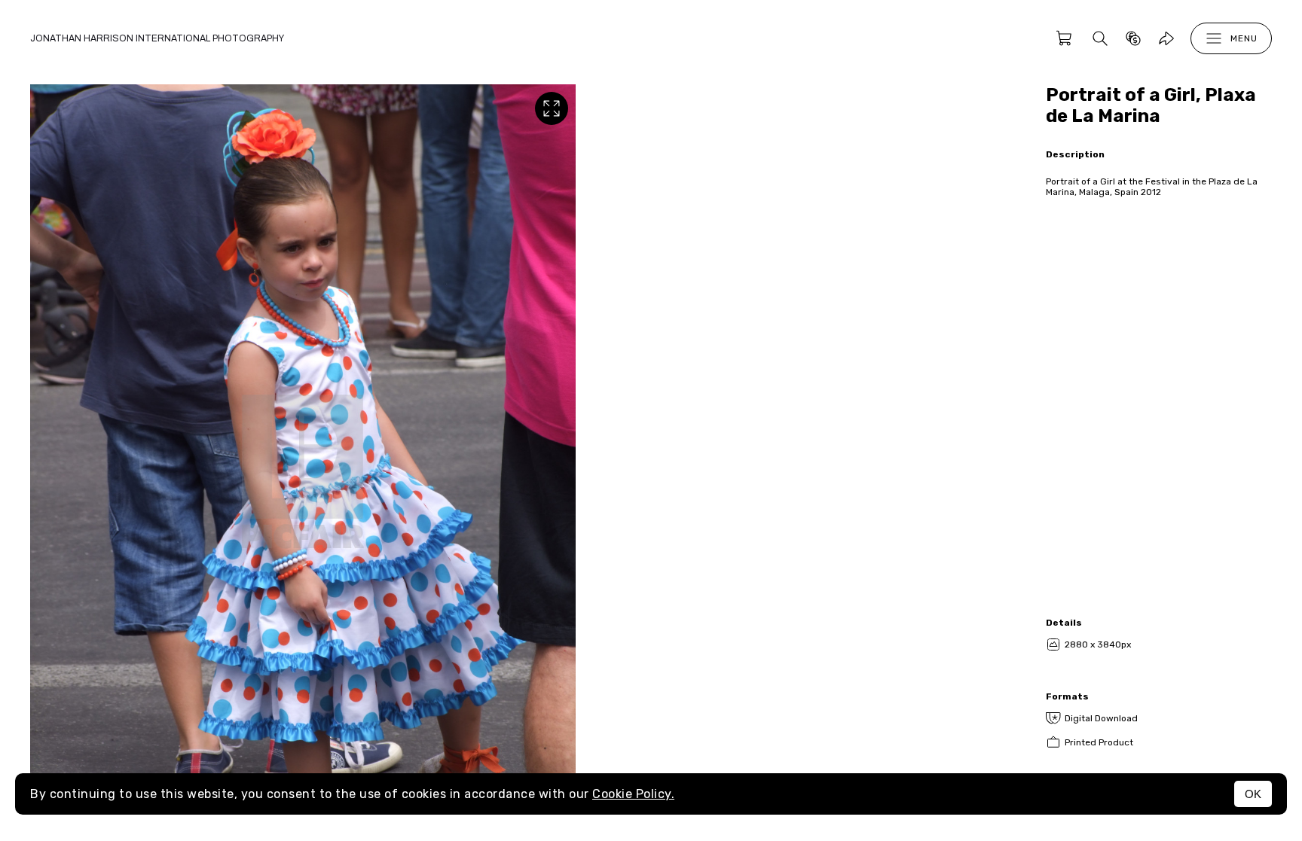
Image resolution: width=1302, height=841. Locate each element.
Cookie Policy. (633, 794)
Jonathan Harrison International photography (157, 38)
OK (1253, 794)
